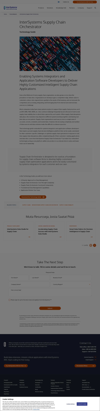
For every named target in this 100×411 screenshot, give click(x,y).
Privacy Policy (36, 409)
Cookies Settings (71, 404)
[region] (50, 404)
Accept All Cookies (82, 404)
